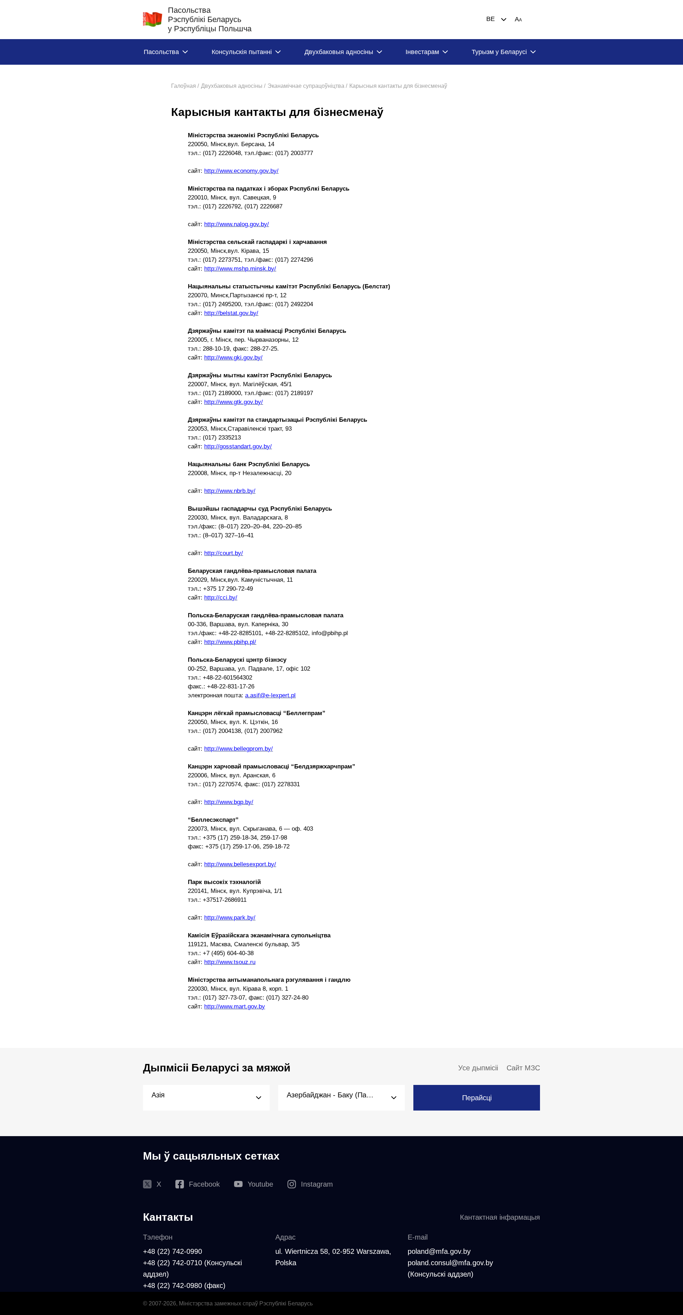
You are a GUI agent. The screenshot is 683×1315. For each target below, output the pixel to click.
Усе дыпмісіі (478, 1068)
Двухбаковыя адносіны (339, 51)
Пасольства (161, 51)
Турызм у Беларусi (499, 51)
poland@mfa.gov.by (439, 1251)
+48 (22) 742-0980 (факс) (184, 1285)
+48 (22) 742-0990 (172, 1251)
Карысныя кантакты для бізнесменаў (398, 86)
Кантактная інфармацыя (500, 1217)
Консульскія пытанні (242, 51)
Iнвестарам (422, 51)
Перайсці (477, 1098)
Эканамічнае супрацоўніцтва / (307, 86)
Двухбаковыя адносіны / (233, 86)
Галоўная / (185, 86)
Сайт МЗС (523, 1068)
